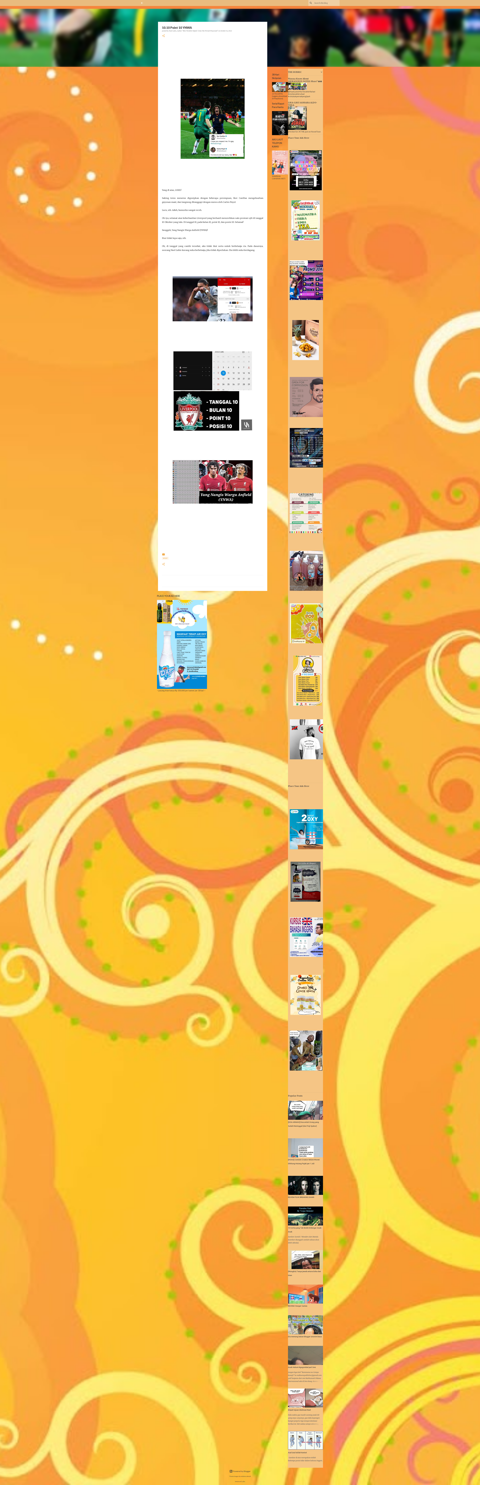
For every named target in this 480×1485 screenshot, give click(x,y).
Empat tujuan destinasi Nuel (299, 1410)
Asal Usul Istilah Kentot (297, 1453)
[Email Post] (163, 555)
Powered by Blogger (241, 1471)
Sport (165, 558)
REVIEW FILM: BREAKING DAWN (301, 1197)
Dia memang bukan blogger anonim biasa (305, 1337)
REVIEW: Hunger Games (297, 1306)
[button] (163, 36)
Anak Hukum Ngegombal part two (302, 1367)
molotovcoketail (246, 1476)
